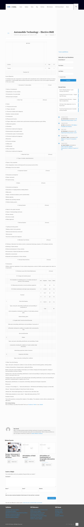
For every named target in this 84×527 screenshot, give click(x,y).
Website (41, 488)
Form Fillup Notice (59, 512)
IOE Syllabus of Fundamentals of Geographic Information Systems (47, 458)
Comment (7, 476)
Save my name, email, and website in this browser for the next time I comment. (22, 495)
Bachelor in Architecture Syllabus (13, 514)
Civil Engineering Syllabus (11, 511)
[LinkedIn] (71, 524)
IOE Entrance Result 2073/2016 (37, 514)
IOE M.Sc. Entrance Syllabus (36, 518)
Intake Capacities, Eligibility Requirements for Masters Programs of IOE (69, 148)
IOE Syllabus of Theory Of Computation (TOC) (69, 139)
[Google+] (68, 524)
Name (7, 488)
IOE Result (57, 514)
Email (23, 488)
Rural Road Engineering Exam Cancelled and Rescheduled (67, 109)
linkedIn (36, 433)
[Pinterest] (73, 524)
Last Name (60, 71)
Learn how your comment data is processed (32, 502)
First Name (60, 65)
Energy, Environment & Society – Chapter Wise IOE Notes (12, 455)
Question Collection (59, 515)
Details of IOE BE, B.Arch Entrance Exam (39, 509)
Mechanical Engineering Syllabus (12, 515)
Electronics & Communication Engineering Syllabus (16, 512)
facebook (40, 433)
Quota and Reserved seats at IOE (37, 512)
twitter (33, 433)
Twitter (34, 404)
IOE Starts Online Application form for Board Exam (67, 105)
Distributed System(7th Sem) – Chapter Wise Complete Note (67, 100)
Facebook (30, 404)
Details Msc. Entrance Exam (36, 517)
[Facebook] (66, 524)
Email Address (61, 59)
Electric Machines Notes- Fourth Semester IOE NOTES (66, 90)
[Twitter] (70, 524)
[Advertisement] (30, 21)
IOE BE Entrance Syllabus (35, 511)
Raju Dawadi (23, 34)
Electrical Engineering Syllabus (12, 517)
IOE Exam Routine (59, 509)
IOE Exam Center (58, 511)
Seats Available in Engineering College (38, 515)
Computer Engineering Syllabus (12, 509)
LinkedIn (41, 404)
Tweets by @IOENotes (63, 52)
